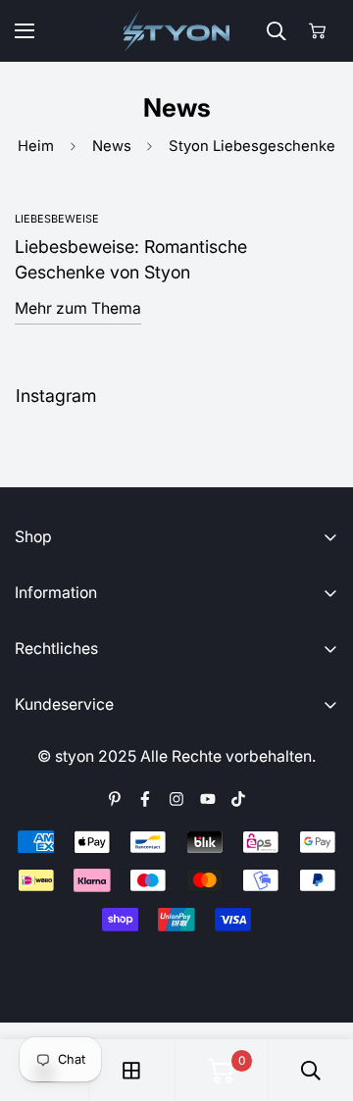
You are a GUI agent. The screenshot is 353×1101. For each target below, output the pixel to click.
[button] (317, 31)
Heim (36, 146)
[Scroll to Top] (318, 998)
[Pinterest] (115, 799)
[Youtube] (208, 799)
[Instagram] (176, 799)
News (111, 146)
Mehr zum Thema (78, 308)
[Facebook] (145, 799)
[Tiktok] (238, 799)
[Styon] (177, 31)
